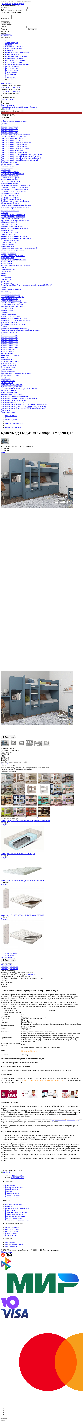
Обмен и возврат (11, 72)
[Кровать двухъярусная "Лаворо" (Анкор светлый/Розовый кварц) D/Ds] (56, 805)
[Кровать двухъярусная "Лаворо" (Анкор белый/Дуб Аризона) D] (19, 783)
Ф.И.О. (3, 10)
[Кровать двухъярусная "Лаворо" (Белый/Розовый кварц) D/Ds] (32, 805)
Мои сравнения (11, 1246)
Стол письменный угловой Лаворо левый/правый (19, 160)
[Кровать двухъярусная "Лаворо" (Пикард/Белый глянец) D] (32, 783)
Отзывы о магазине (12, 1195)
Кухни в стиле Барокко (9, 179)
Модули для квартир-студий (11, 394)
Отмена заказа (10, 74)
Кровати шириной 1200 (9, 129)
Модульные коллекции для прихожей (14, 318)
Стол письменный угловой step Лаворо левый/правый (21, 158)
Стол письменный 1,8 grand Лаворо (14, 144)
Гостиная (4, 213)
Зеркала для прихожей (9, 322)
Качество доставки (12, 68)
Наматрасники (6, 369)
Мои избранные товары (14, 1244)
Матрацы (4, 357)
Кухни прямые (6, 262)
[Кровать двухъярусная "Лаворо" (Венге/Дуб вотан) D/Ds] (7, 805)
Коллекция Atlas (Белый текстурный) (14, 396)
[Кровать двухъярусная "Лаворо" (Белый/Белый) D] (56, 783)
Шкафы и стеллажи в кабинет (12, 304)
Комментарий (6, 18)
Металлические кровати (10, 355)
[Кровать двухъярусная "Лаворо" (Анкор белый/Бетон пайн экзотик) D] (19, 794)
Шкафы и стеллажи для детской (12, 250)
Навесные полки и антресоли (12, 226)
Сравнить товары (7, 105)
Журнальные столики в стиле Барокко (15, 189)
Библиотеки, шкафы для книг (12, 219)
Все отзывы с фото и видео (11, 87)
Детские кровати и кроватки (11, 240)
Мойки (3, 275)
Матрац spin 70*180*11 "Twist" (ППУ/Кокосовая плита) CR (22, 881)
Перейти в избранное (9, 99)
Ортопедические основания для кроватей (16, 373)
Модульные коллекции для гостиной (14, 228)
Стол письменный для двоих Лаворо (14, 152)
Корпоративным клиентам (15, 60)
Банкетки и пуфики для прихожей (13, 324)
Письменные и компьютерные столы (14, 137)
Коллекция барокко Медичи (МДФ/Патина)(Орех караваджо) (23, 406)
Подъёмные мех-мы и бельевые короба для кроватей (20, 330)
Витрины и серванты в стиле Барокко (15, 207)
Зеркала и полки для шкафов (11, 387)
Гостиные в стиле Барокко (10, 181)
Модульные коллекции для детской (14, 236)
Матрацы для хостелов (9, 392)
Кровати (4, 125)
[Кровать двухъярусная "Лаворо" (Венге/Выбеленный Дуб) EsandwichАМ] (44, 817)
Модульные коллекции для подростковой (16, 238)
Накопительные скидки (14, 47)
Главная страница (11, 416)
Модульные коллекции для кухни (13, 260)
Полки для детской (8, 252)
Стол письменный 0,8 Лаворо (12, 138)
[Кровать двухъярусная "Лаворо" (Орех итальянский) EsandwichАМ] (32, 817)
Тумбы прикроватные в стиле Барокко (15, 201)
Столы (3, 267)
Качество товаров (11, 70)
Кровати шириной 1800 (9, 346)
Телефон (4, 8)
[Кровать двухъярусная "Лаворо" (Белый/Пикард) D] (44, 783)
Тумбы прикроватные (9, 162)
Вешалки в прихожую (9, 314)
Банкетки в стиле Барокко (10, 193)
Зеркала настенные (8, 363)
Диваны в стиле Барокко (10, 197)
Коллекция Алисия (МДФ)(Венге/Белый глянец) (19, 398)
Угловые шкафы (7, 168)
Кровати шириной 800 (9, 133)
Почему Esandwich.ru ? (13, 48)
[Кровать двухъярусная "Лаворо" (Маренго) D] (37, 724)
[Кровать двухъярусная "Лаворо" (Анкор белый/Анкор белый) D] (44, 794)
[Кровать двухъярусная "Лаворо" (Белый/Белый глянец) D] (7, 783)
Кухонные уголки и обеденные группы (15, 135)
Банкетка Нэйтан (7, 293)
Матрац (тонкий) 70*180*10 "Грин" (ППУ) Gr (18, 854)
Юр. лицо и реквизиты (13, 62)
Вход (3, 83)
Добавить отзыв (12, 764)
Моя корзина (10, 1242)
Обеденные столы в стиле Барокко (13, 191)
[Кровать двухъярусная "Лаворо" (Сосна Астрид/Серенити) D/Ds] (56, 794)
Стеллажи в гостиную (9, 224)
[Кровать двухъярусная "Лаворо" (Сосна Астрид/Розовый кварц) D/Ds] (68, 794)
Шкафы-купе (5, 170)
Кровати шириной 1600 (9, 131)
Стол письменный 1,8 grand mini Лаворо (16, 142)
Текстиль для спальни (9, 367)
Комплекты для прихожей (10, 316)
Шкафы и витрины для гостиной (13, 217)
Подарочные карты (8, 412)
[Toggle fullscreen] (4, 1418)
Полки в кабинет (7, 308)
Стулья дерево (6, 271)
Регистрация (9, 83)
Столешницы (6, 279)
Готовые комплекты (8, 234)
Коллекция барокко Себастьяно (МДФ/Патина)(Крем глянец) (23, 408)
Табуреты (4, 273)
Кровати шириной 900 (9, 338)
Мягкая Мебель (6, 281)
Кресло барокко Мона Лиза (11, 289)
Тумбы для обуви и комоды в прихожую (15, 320)
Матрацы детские (7, 246)
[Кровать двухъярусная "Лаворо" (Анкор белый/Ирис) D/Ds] (68, 805)
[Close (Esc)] (2, 1418)
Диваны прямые (7, 283)
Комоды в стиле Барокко (10, 211)
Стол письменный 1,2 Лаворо (12, 140)
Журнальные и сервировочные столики (15, 220)
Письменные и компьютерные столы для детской (19, 248)
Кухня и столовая (7, 258)
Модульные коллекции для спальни (14, 328)
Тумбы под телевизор (9, 222)
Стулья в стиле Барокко (9, 209)
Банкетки (4, 291)
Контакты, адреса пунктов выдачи (17, 52)
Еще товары (5, 410)
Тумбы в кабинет (7, 310)
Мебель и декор (11, 420)
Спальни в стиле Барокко (10, 178)
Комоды (4, 123)
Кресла (3, 287)
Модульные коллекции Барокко (12, 174)
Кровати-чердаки (7, 244)
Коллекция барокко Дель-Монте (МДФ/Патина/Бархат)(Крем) (23, 404)
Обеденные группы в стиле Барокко (14, 187)
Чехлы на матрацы (8, 371)
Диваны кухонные (7, 269)
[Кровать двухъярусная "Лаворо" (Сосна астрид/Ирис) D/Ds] (19, 817)
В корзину (4, 825)
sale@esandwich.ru (17, 1178)
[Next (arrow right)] (4, 1420)
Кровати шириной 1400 (9, 342)
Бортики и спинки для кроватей (13, 256)
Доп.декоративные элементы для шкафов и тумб (19, 388)
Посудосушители (7, 277)
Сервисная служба (12, 66)
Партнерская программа (14, 58)
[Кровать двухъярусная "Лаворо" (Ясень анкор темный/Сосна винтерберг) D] (7, 794)
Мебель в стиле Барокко (10, 172)
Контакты (8, 45)
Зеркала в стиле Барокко (10, 183)
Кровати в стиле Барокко (10, 176)
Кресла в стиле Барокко (9, 195)
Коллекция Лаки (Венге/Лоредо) (13, 402)
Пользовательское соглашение (16, 56)
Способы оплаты (11, 1189)
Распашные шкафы (8, 166)
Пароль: (4, 29)
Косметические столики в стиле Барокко (16, 205)
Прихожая (4, 312)
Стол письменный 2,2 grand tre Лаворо (15, 148)
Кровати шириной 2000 (9, 347)
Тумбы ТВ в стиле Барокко (11, 199)
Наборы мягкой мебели (9, 299)
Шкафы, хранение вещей (10, 164)
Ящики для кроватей (8, 254)
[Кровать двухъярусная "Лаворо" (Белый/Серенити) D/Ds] (19, 805)
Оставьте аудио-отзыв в (9, 967)
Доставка (8, 1191)
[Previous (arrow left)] (2, 1420)
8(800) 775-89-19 (7, 965)
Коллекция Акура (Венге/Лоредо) (13, 400)
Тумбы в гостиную (8, 230)
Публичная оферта (12, 54)
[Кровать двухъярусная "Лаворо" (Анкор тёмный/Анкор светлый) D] (68, 783)
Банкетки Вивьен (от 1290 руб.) (12, 297)
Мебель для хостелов (8, 390)
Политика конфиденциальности (17, 64)
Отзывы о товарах (12, 1197)
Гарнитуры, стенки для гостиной (13, 215)
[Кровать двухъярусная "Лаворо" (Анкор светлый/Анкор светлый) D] (32, 794)
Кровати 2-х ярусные (8, 242)
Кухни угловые (6, 263)
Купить (3, 452)
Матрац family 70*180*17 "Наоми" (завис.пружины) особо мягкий (25, 821)
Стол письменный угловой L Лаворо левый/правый (20, 156)
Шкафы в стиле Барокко (10, 203)
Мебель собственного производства (14, 121)
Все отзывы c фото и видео (11, 91)
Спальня (4, 326)
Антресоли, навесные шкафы (11, 385)
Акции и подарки (11, 43)
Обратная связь (6, 1252)
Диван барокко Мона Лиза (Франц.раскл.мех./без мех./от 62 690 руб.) (26, 285)
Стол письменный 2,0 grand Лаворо (14, 146)
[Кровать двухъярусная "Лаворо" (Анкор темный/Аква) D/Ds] (44, 805)
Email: (3, 27)
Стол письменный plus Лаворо (12, 150)
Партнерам (9, 50)
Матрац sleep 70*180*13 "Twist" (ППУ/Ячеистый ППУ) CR (23, 915)
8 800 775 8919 (6, 35)
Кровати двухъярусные (9, 127)
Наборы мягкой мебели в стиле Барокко (15, 185)
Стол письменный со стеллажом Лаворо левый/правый (21, 154)
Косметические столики (10, 361)
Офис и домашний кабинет (11, 301)
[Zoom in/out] (6, 1418)
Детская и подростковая (9, 232)
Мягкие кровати (7, 353)
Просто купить (10, 1185)
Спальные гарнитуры (9, 332)
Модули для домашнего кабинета (13, 306)
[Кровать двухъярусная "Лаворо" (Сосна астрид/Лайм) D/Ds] (7, 817)
